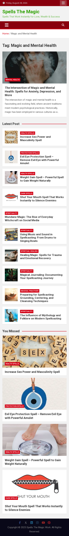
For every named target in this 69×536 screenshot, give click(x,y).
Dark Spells (26, 193)
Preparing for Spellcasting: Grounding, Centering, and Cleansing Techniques (37, 298)
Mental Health (13, 80)
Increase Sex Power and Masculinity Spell (35, 138)
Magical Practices (30, 291)
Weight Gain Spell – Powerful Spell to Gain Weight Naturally (42, 179)
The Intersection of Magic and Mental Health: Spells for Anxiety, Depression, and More (33, 91)
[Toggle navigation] (6, 25)
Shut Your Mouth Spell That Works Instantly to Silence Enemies (42, 198)
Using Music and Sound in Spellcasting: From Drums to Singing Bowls (38, 237)
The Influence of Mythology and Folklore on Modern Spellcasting (40, 317)
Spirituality (11, 213)
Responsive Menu (63, 3)
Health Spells (27, 133)
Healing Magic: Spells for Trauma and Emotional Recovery (41, 256)
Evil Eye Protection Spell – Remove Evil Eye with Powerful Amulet (39, 160)
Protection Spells (30, 153)
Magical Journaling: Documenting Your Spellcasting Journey (41, 276)
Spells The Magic (20, 11)
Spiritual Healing (29, 251)
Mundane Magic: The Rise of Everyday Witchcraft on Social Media (29, 218)
